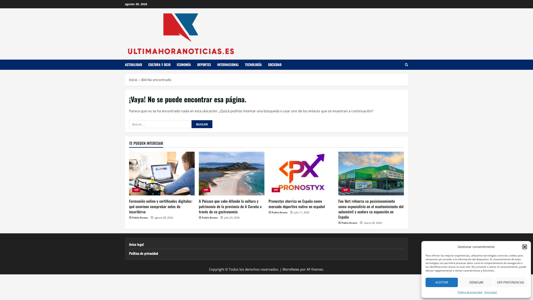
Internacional (228, 64)
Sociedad (274, 64)
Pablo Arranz (140, 217)
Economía (184, 64)
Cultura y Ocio (159, 64)
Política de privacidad (470, 292)
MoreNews (291, 269)
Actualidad (133, 64)
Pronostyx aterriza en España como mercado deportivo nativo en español (297, 203)
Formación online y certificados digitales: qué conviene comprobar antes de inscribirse (160, 206)
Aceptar (441, 282)
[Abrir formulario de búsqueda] (406, 65)
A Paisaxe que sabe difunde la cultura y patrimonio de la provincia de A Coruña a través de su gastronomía (230, 206)
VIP (136, 190)
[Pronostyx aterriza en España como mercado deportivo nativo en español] (301, 173)
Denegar (476, 282)
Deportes (204, 64)
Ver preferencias (510, 282)
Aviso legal (490, 292)
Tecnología (253, 64)
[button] (525, 247)
